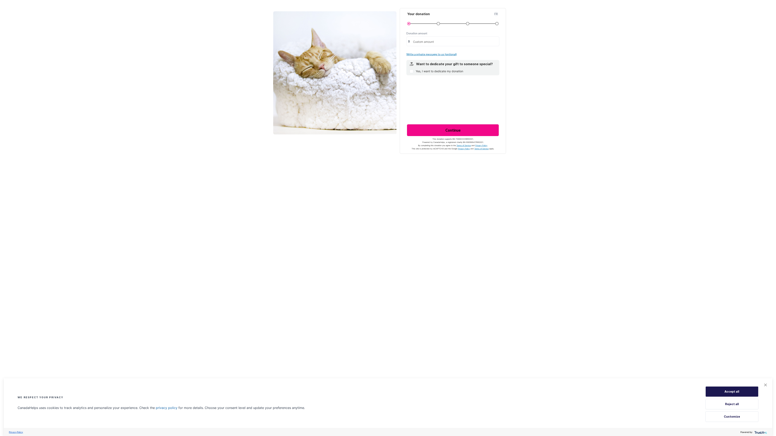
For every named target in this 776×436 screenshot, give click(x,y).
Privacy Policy (481, 145)
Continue (453, 130)
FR (496, 14)
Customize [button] (732, 416)
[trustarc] (760, 432)
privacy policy (166, 408)
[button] (765, 385)
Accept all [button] (731, 391)
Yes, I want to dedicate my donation (439, 71)
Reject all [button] (732, 404)
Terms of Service (464, 145)
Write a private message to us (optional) (431, 54)
